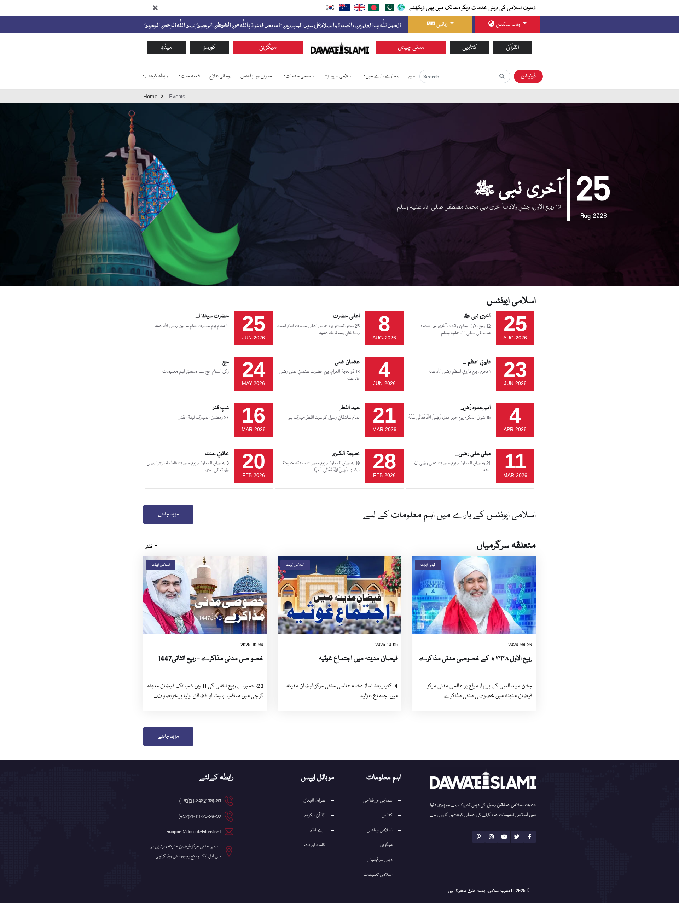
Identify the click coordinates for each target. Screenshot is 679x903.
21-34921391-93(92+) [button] (200, 800)
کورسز (209, 47)
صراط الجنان (314, 800)
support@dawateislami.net (194, 831)
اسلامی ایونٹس (380, 830)
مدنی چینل (411, 47)
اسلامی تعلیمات (378, 874)
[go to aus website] (345, 7)
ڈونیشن (528, 76)
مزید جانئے (168, 514)
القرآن (512, 47)
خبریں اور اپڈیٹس (256, 76)
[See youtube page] (504, 837)
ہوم (411, 76)
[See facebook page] (529, 837)
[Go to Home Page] (340, 47)
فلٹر (149, 546)
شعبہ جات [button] (190, 76)
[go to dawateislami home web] (401, 7)
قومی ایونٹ (427, 565)
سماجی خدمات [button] (300, 76)
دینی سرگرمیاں (380, 859)
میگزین (268, 47)
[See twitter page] (517, 837)
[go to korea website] (330, 7)
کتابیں (469, 47)
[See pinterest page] (478, 837)
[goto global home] (502, 76)
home (150, 96)
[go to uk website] (359, 7)
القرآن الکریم (314, 815)
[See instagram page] (491, 837)
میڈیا (166, 47)
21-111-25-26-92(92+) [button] (200, 816)
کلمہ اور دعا (314, 845)
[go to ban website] (374, 7)
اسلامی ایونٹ (295, 565)
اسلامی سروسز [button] (339, 76)
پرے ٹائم (317, 830)
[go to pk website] (388, 7)
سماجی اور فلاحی (378, 800)
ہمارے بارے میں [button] (382, 76)
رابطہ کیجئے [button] (156, 76)
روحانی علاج (220, 76)
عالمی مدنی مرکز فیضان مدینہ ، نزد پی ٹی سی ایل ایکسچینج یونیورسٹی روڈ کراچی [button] (185, 851)
